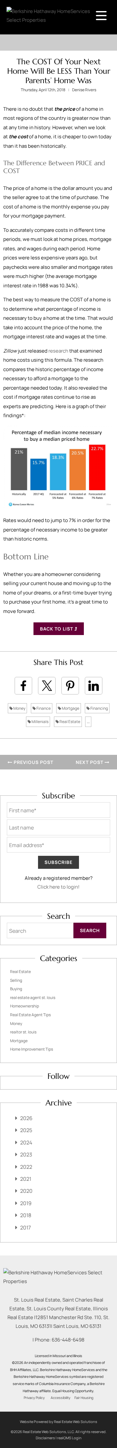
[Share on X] (47, 685)
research (58, 350)
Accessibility (61, 1397)
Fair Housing (83, 1397)
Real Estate (69, 721)
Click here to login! (58, 886)
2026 (26, 1118)
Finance (43, 708)
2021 (25, 1178)
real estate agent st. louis (32, 997)
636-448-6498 (68, 1339)
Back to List (57, 629)
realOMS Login (69, 1437)
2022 (26, 1166)
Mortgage (70, 708)
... (88, 721)
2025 (26, 1130)
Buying (16, 989)
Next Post (90, 762)
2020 (26, 1190)
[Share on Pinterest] (70, 685)
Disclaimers (45, 1437)
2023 (26, 1154)
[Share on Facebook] (23, 685)
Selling (16, 980)
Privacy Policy (34, 1397)
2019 (26, 1203)
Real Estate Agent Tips (30, 1014)
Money (19, 708)
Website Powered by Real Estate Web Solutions (58, 1421)
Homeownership (24, 1006)
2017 (25, 1227)
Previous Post (32, 762)
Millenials (39, 721)
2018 (25, 1215)
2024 (26, 1142)
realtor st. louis (23, 1032)
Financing (99, 708)
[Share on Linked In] (93, 685)
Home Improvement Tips (31, 1049)
